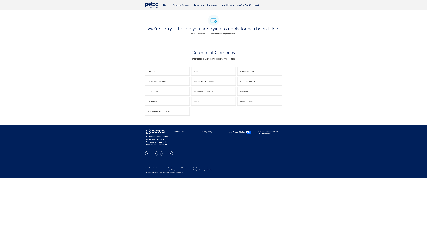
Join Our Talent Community (248, 5)
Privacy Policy (206, 132)
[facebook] (147, 153)
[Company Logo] (152, 5)
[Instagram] (170, 153)
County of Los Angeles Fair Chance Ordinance (267, 132)
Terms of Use (179, 132)
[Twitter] (162, 153)
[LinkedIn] (155, 153)
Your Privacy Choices (237, 132)
